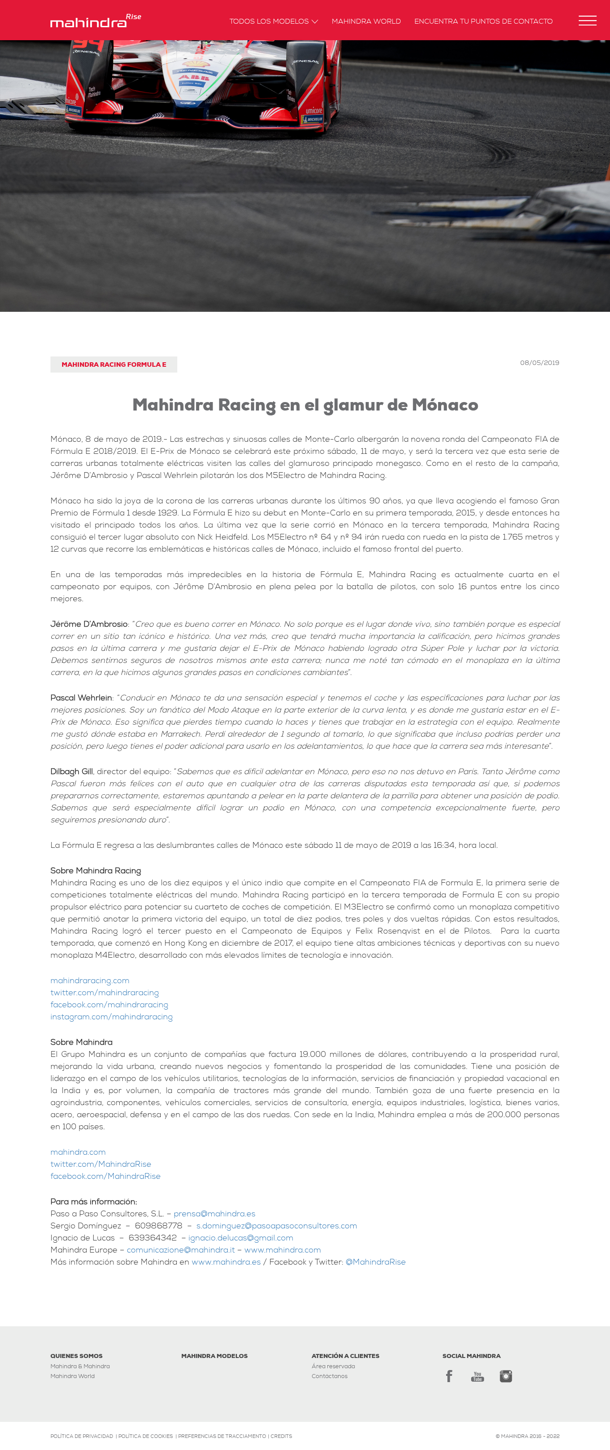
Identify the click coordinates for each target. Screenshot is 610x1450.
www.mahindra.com (282, 1250)
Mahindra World (366, 22)
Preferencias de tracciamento (222, 1436)
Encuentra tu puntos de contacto (483, 22)
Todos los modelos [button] (269, 22)
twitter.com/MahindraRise (100, 1164)
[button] (588, 20)
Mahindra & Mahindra (80, 1366)
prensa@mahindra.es (214, 1214)
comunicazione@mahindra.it (181, 1250)
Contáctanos (329, 1376)
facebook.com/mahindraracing (109, 1005)
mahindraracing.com (90, 981)
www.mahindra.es (226, 1262)
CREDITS (281, 1436)
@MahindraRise (376, 1262)
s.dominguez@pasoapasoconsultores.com (276, 1226)
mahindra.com (78, 1152)
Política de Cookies (145, 1436)
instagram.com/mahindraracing (111, 1017)
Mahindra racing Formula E (114, 364)
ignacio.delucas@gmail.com (240, 1238)
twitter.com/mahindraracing (104, 993)
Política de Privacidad (81, 1436)
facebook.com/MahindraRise (105, 1176)
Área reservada (333, 1366)
